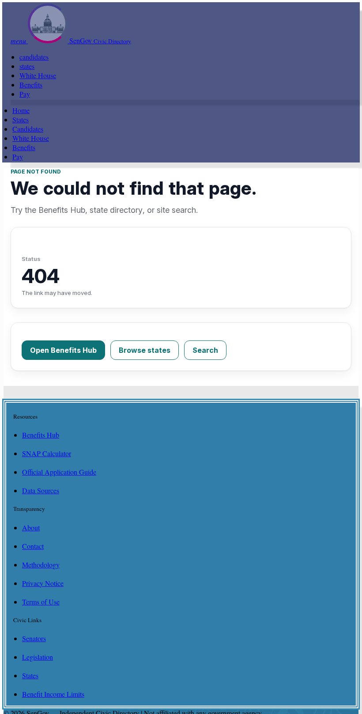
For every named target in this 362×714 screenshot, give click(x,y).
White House (37, 75)
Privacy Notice (43, 583)
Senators (34, 638)
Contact (33, 546)
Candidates (27, 128)
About (31, 527)
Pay (24, 93)
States (20, 119)
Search (205, 350)
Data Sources (40, 490)
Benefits (30, 84)
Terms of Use (41, 601)
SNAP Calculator (46, 453)
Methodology (41, 564)
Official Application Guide (59, 471)
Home (21, 110)
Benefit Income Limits (53, 694)
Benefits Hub (40, 434)
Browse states (144, 350)
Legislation (37, 656)
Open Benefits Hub (63, 350)
